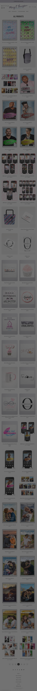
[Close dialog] (35, 334)
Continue (10, 349)
